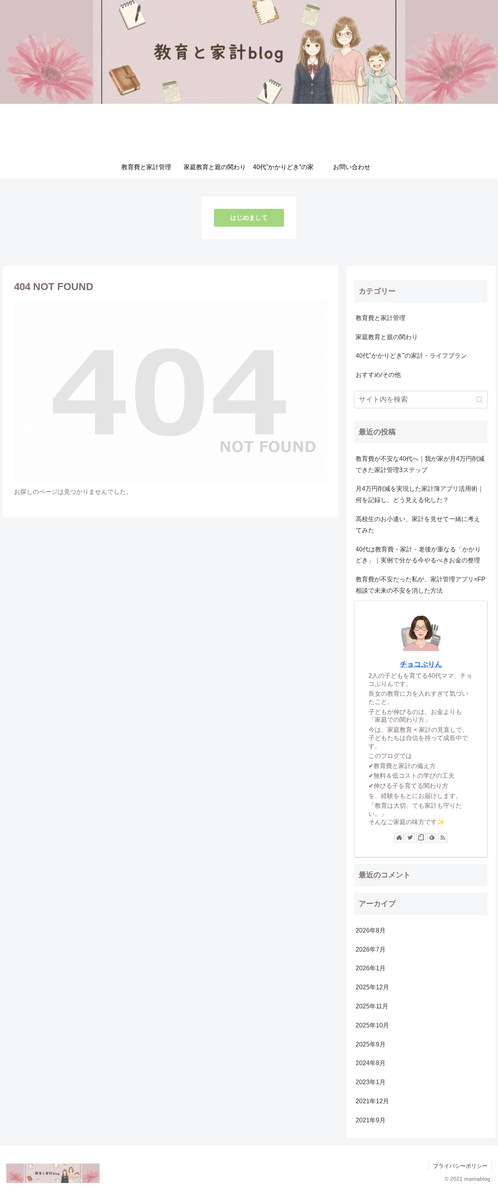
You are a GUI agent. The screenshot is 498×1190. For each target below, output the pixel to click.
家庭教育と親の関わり (387, 337)
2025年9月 (371, 1044)
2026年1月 (371, 968)
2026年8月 (371, 930)
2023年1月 (371, 1082)
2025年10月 (372, 1025)
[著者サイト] (399, 837)
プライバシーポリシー (460, 1166)
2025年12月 (372, 987)
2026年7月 (371, 949)
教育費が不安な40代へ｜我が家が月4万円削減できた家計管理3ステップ (420, 464)
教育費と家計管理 (380, 318)
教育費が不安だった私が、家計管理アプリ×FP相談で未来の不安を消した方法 (421, 585)
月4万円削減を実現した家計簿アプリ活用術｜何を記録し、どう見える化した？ (420, 494)
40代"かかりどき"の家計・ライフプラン (411, 355)
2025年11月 (372, 1006)
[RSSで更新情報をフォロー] (442, 837)
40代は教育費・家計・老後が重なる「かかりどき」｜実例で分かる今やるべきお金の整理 (418, 555)
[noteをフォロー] (421, 837)
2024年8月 (371, 1063)
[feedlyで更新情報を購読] (432, 837)
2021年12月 (372, 1101)
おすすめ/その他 (378, 374)
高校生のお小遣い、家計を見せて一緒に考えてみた (418, 525)
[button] (479, 399)
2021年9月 (371, 1120)
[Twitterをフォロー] (410, 837)
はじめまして (249, 217)
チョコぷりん (421, 664)
